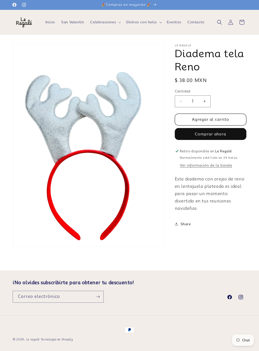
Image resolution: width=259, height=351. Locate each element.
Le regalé (33, 339)
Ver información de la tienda (206, 165)
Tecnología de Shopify (57, 339)
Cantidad (182, 91)
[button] (105, 22)
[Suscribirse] (97, 297)
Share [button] (186, 224)
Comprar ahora (210, 134)
